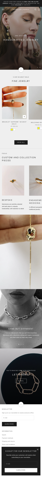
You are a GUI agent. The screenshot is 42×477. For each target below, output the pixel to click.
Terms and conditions (8, 444)
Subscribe (20, 470)
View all (21, 142)
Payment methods (7, 438)
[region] (21, 38)
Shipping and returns (8, 441)
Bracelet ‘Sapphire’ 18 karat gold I (14, 123)
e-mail (21, 381)
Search (4, 435)
